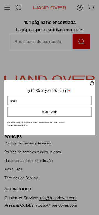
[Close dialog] (92, 83)
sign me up (49, 111)
